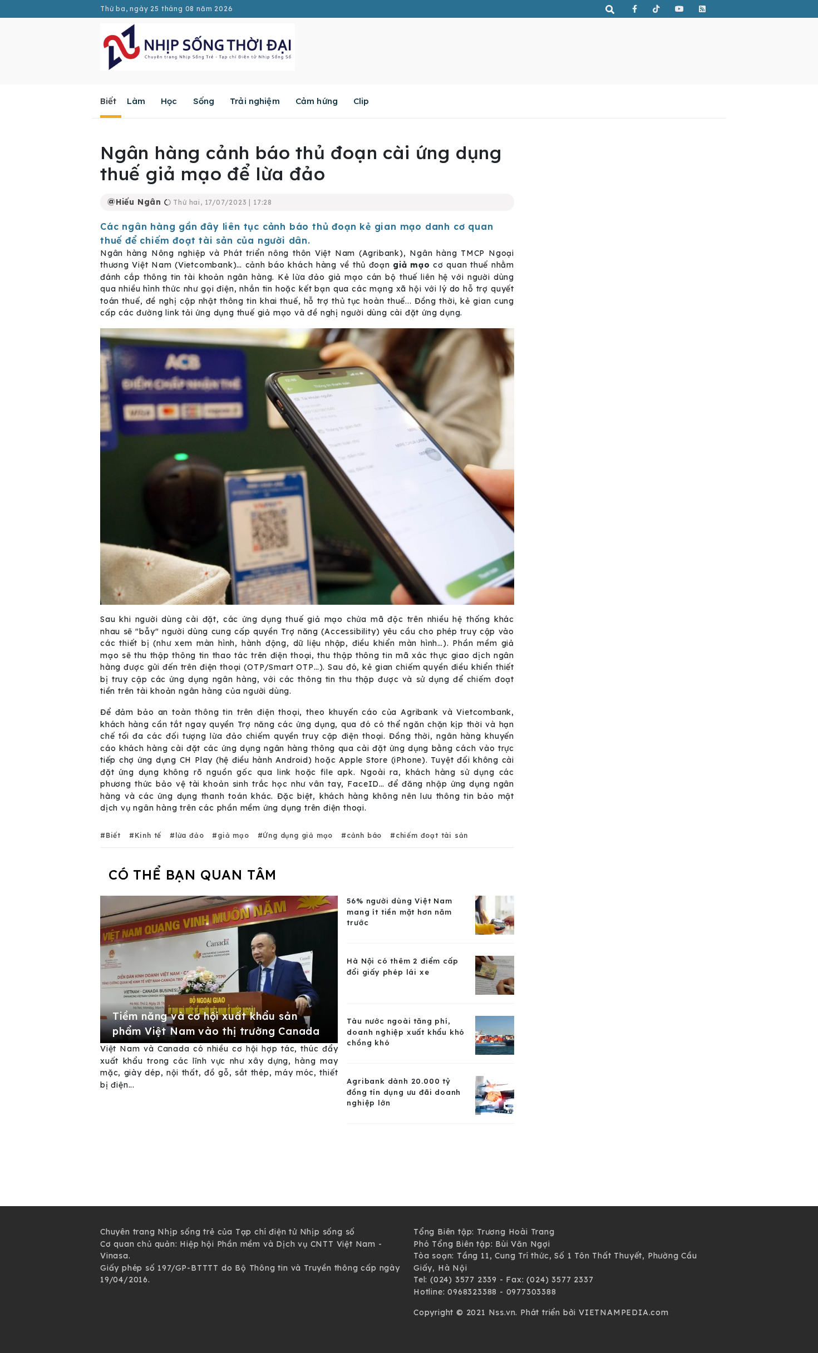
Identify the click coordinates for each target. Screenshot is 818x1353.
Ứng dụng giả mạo (298, 835)
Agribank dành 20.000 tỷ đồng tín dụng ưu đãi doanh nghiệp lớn (404, 1092)
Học (169, 101)
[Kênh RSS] (702, 9)
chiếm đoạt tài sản (432, 835)
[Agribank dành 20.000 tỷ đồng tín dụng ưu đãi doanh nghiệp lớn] (494, 1095)
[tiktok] (656, 9)
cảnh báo (364, 835)
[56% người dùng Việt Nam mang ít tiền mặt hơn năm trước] (494, 915)
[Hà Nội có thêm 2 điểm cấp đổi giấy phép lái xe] (494, 975)
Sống (204, 101)
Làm (136, 101)
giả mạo (233, 835)
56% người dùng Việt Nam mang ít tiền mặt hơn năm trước (399, 911)
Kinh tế (148, 835)
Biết (108, 101)
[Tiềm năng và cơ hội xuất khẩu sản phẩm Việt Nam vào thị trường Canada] (219, 969)
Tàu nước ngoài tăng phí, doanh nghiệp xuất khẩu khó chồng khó (406, 1031)
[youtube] (680, 9)
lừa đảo (189, 835)
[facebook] (635, 9)
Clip (361, 101)
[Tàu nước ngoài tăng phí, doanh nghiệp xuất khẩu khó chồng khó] (494, 1035)
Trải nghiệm (255, 101)
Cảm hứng (316, 101)
